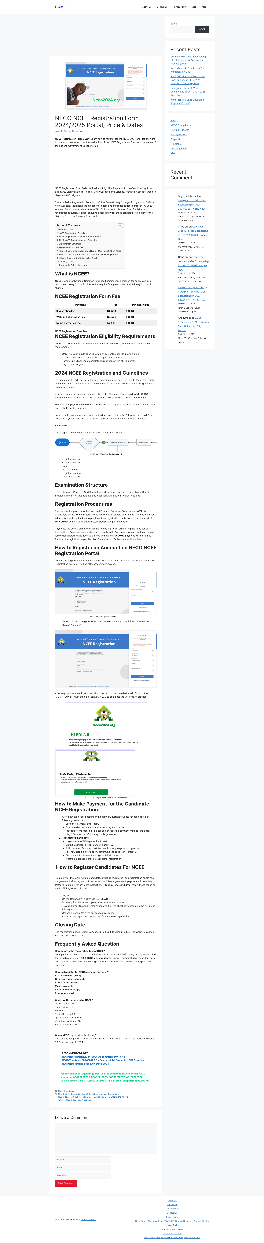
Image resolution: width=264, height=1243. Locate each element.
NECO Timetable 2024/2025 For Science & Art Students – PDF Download (103, 1060)
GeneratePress (88, 1219)
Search (174, 23)
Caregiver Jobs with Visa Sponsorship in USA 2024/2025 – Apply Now (188, 91)
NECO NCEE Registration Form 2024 (75, 1094)
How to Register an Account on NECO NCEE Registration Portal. (90, 251)
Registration (113, 1094)
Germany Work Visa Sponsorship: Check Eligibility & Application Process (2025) (188, 60)
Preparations (177, 139)
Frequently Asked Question (73, 265)
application (172, 1204)
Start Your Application (172, 1229)
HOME (60, 7)
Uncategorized (178, 148)
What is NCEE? (65, 229)
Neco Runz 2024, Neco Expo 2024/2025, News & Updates (172, 1237)
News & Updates (66, 1091)
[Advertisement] (106, 35)
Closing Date (66, 261)
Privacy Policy (179, 6)
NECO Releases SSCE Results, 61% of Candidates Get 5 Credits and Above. (93, 1097)
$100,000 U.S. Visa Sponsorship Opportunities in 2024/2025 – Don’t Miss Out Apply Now (188, 80)
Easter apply (172, 1217)
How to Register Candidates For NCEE (78, 258)
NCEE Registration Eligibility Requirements (80, 236)
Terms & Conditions (172, 1233)
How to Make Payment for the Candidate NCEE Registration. (89, 254)
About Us (146, 6)
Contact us (162, 6)
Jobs (204, 6)
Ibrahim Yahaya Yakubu (191, 287)
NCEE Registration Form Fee (73, 233)
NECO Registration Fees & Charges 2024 (85, 1063)
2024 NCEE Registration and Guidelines (78, 240)
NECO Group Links (180, 125)
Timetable (176, 144)
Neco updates (99, 1094)
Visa (194, 6)
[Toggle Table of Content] (119, 225)
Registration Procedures (71, 247)
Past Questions (178, 134)
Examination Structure (70, 243)
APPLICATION (172, 1208)
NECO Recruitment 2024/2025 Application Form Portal (94, 1056)
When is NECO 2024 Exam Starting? (75, 1100)
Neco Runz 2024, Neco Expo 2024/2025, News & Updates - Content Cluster (172, 1221)
